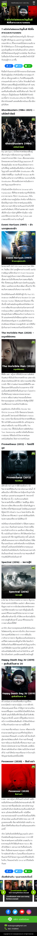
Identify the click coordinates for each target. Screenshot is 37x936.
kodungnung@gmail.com (17, 925)
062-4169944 (13, 928)
